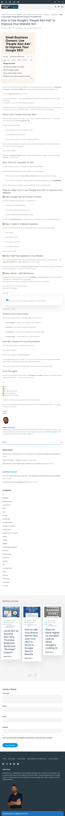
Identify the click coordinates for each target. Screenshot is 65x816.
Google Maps (7, 529)
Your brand (6, 582)
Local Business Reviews (10, 547)
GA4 (4, 512)
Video (4, 572)
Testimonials (21, 759)
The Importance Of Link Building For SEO (15, 482)
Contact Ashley (53, 759)
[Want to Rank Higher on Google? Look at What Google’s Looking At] (52, 612)
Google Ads (6, 519)
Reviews (5, 561)
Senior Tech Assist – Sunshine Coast (14, 460)
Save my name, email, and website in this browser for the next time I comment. (28, 737)
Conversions (6, 505)
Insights (5, 543)
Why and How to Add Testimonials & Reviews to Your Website (22, 464)
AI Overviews (57, 180)
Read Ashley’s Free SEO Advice (36, 759)
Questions (35, 28)
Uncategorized (7, 568)
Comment (6, 693)
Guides (5, 536)
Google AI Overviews (9, 526)
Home (4, 759)
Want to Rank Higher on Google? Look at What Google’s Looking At (52, 639)
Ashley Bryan (19, 28)
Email (5, 716)
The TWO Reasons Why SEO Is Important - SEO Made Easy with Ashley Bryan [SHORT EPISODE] (31, 476)
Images (5, 540)
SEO (40, 28)
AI (3, 494)
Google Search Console (10, 533)
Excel (4, 508)
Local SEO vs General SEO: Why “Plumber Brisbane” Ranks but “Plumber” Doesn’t (11, 641)
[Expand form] (60, 813)
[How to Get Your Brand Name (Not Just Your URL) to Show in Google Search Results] (31, 612)
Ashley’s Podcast (10, 472)
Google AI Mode (8, 522)
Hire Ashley (11, 759)
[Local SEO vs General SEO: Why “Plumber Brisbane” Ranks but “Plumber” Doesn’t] (11, 612)
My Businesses (7, 554)
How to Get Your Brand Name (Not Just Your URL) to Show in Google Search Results (31, 642)
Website (5, 575)
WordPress (33, 277)
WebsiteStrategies (51, 432)
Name (5, 706)
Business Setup (7, 501)
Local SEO (5, 550)
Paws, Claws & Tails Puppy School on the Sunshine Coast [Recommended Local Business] (31, 454)
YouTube (5, 586)
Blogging (5, 498)
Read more (7, 656)
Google (29, 28)
